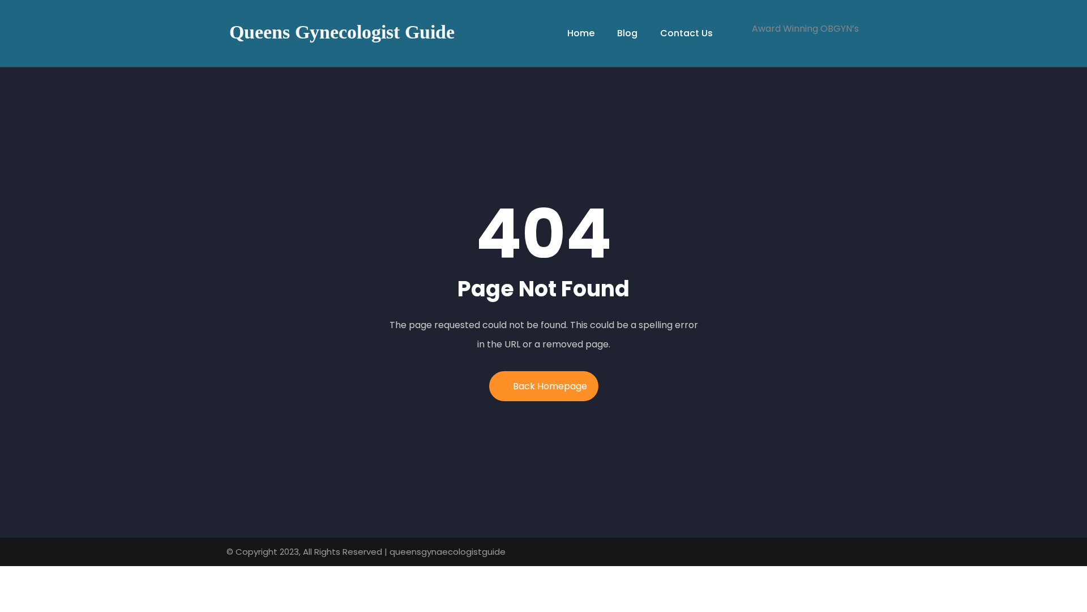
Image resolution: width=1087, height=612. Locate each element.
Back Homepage (550, 386)
